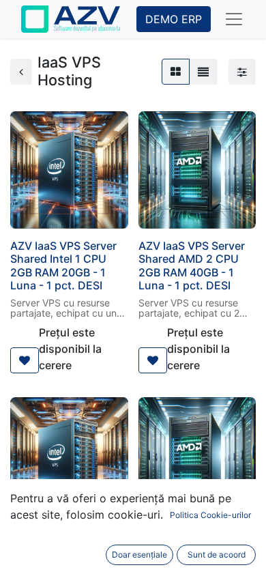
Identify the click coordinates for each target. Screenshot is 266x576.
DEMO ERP (173, 19)
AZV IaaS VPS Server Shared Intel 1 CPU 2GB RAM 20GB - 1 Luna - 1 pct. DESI (63, 265)
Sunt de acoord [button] (217, 554)
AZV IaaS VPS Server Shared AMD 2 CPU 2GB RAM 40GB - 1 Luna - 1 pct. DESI (191, 265)
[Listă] (203, 72)
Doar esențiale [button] (139, 554)
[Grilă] (176, 72)
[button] (24, 360)
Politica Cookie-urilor (210, 515)
